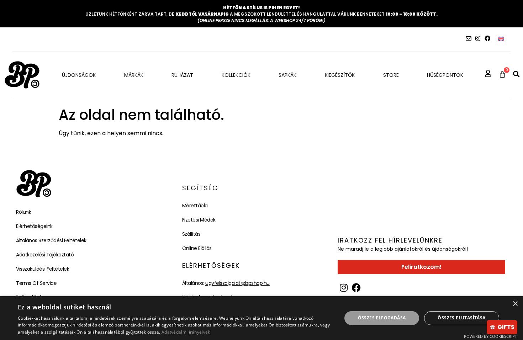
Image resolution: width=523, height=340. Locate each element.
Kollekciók (236, 75)
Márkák (133, 75)
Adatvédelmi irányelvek (186, 332)
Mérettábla (195, 205)
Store (391, 75)
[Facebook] (487, 38)
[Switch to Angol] (501, 38)
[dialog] (261, 318)
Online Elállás (197, 248)
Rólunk (23, 212)
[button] (516, 74)
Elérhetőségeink (34, 226)
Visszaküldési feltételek (42, 268)
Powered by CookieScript (490, 336)
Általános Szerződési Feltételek (51, 240)
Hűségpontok (445, 75)
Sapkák (287, 75)
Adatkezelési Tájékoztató (45, 254)
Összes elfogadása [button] (382, 318)
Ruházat (182, 75)
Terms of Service (36, 283)
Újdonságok (79, 75)
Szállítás (191, 234)
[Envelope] (468, 38)
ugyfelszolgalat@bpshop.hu (237, 283)
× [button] (515, 304)
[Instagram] (478, 38)
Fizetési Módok (199, 219)
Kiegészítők (340, 75)
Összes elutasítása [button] (461, 318)
